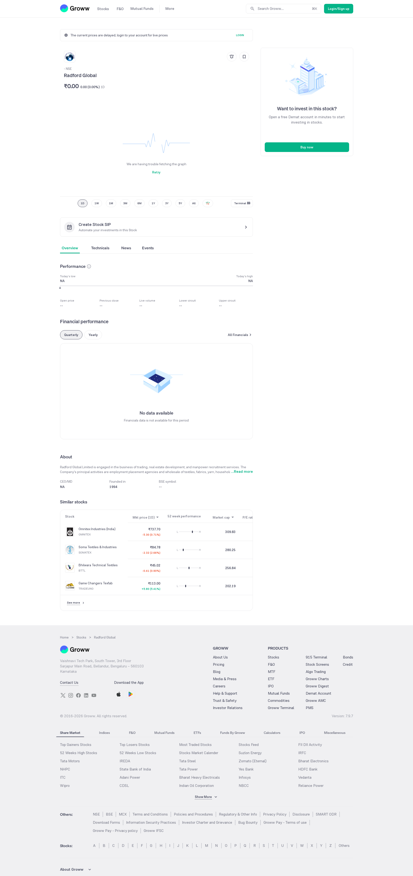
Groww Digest (317, 686)
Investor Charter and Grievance (207, 822)
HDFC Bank (308, 769)
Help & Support (225, 693)
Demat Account (318, 693)
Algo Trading (316, 671)
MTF (271, 671)
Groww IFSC (154, 830)
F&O (271, 664)
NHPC (65, 769)
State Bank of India (135, 769)
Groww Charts (317, 678)
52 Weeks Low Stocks (138, 752)
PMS (309, 707)
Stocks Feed (249, 744)
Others (344, 845)
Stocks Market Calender (198, 752)
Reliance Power (311, 785)
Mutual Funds (279, 693)
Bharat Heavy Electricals (199, 777)
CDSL (124, 785)
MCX (123, 814)
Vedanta (304, 777)
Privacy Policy (274, 814)
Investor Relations (228, 707)
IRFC (302, 752)
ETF (271, 678)
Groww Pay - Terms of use (285, 822)
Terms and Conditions (150, 814)
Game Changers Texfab (96, 583)
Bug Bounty (247, 822)
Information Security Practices (151, 822)
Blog (216, 671)
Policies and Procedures (193, 814)
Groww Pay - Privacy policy (115, 830)
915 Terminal (316, 657)
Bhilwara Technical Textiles (98, 565)
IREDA (125, 761)
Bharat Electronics (313, 761)
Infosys (245, 777)
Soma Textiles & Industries (98, 547)
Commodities (279, 700)
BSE (109, 814)
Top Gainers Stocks (75, 744)
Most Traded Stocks (195, 744)
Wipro (65, 785)
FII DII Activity (310, 744)
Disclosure (301, 814)
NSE (96, 814)
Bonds (348, 657)
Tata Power (188, 769)
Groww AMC (316, 700)
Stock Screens (317, 664)
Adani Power (130, 777)
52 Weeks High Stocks (78, 752)
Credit (348, 664)
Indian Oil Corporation (196, 785)
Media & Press (225, 678)
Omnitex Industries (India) (97, 529)
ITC (63, 777)
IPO (271, 686)
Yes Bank (246, 769)
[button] (89, 266)
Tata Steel (187, 761)
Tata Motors (70, 761)
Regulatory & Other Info (238, 814)
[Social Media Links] (63, 695)
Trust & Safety (225, 700)
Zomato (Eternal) (252, 761)
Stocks (273, 657)
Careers (219, 686)
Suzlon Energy (250, 752)
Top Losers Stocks (135, 744)
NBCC (244, 785)
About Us (220, 657)
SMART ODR (326, 814)
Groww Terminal (281, 707)
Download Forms (106, 822)
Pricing (218, 664)
